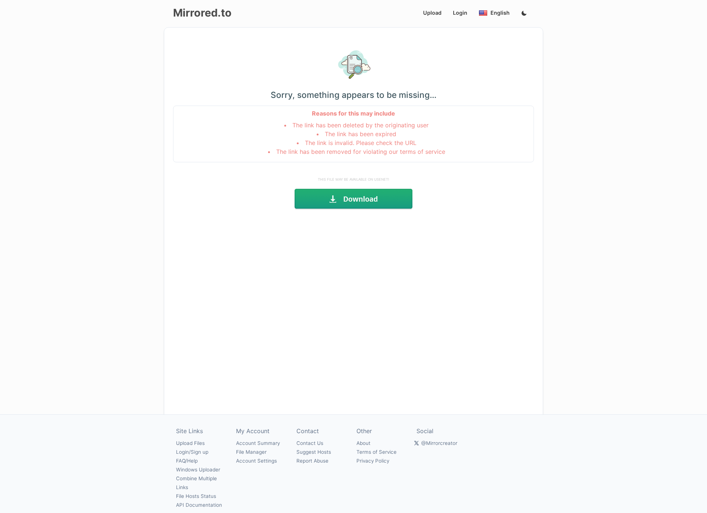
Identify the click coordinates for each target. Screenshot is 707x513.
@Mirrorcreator (439, 443)
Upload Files (190, 443)
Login (460, 13)
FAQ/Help (187, 461)
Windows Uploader (198, 470)
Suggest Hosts (313, 452)
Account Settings (256, 461)
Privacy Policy (372, 461)
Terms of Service (376, 452)
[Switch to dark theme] (524, 13)
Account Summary (258, 443)
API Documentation (199, 505)
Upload (432, 13)
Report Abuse (312, 461)
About (363, 443)
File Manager (251, 452)
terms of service (422, 151)
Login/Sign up (192, 452)
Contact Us (309, 443)
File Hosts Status (196, 496)
